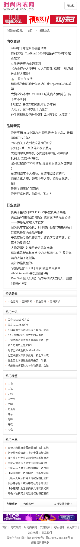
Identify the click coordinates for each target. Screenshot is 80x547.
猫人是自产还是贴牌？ (20, 345)
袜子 (10, 414)
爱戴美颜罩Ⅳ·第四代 (25, 188)
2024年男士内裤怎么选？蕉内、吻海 (28, 330)
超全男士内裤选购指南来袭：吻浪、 (28, 360)
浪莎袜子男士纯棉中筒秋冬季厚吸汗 (28, 483)
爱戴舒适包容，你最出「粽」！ (32, 193)
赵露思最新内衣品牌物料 (27, 232)
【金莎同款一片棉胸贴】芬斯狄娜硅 (28, 473)
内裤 (10, 389)
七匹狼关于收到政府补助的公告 (32, 143)
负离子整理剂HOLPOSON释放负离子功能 (38, 212)
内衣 (10, 383)
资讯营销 (55, 301)
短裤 (10, 419)
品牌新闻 (13, 126)
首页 (29, 30)
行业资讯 (13, 205)
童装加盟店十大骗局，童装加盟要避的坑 (38, 173)
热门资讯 (11, 312)
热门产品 (11, 440)
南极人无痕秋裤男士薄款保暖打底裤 (28, 478)
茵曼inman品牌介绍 (18, 325)
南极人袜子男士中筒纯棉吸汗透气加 (28, 468)
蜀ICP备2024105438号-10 (59, 537)
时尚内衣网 (30, 527)
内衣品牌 (16, 527)
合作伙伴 (28, 504)
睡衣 (10, 424)
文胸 (10, 404)
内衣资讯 (13, 41)
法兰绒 (11, 399)
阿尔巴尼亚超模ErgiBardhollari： (26, 350)
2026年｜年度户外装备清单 (29, 48)
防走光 (11, 409)
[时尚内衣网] (40, 6)
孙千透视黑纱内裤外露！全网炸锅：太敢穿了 (41, 114)
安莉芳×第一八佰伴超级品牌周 (31, 148)
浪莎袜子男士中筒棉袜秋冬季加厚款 (28, 458)
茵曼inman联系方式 (18, 320)
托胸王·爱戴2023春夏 (25, 158)
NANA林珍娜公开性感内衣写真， (27, 335)
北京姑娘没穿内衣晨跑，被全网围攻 (28, 355)
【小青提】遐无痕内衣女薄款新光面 (28, 488)
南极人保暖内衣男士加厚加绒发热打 (28, 463)
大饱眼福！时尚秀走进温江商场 (32, 247)
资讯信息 (44, 30)
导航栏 (70, 5)
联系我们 (47, 532)
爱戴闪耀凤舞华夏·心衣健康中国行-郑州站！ (40, 153)
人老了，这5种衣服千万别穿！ (31, 109)
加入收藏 (33, 532)
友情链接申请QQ (63, 504)
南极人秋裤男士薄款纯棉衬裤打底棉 (28, 447)
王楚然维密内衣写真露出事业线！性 (28, 340)
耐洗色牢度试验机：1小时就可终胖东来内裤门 (41, 227)
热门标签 (11, 376)
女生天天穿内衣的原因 (26, 63)
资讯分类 (11, 293)
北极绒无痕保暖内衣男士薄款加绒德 (28, 452)
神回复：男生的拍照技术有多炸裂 (33, 104)
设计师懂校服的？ (23, 263)
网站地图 (59, 527)
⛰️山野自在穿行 (21, 78)
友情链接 (12, 504)
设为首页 (72, 527)
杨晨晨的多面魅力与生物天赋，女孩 (28, 365)
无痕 (10, 394)
